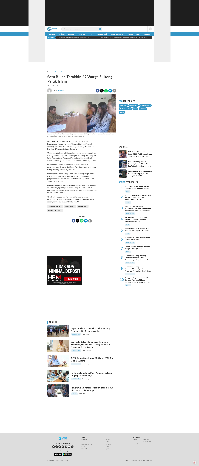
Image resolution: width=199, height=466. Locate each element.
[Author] (49, 90)
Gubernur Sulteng (145, 105)
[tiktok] (72, 446)
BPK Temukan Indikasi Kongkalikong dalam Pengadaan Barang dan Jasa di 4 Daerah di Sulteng (138, 209)
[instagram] (66, 446)
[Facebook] (98, 90)
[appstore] (58, 455)
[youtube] (69, 446)
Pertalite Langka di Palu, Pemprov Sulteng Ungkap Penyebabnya (92, 374)
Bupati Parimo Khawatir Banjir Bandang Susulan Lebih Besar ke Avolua (90, 329)
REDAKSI (61, 91)
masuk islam (82, 206)
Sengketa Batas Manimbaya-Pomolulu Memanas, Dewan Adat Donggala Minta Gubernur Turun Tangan (90, 344)
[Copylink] (114, 90)
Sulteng (122, 112)
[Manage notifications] (194, 462)
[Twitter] (102, 90)
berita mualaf (70, 206)
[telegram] (63, 446)
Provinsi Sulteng (60, 72)
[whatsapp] (59, 446)
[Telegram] (110, 90)
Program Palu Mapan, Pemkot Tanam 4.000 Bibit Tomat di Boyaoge (92, 389)
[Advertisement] (99, 13)
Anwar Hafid (123, 105)
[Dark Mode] (150, 28)
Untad (135, 109)
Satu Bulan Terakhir (55, 211)
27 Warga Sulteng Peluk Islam (55, 206)
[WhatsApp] (106, 90)
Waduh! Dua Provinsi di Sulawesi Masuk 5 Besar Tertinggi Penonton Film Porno (138, 197)
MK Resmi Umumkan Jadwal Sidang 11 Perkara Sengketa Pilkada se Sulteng (136, 219)
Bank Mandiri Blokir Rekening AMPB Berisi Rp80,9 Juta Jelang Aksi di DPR (140, 173)
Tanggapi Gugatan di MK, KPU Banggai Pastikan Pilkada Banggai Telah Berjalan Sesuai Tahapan (137, 281)
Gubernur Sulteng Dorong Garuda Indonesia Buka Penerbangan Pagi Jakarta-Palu (137, 258)
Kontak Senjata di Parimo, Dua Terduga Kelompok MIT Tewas (137, 229)
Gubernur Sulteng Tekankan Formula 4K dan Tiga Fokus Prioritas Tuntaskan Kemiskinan (138, 269)
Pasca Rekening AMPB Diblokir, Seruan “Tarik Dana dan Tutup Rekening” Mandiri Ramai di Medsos (139, 165)
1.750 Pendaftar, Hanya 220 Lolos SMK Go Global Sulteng (92, 359)
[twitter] (56, 446)
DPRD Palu (143, 109)
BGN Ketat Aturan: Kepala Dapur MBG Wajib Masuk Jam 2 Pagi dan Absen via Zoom (140, 154)
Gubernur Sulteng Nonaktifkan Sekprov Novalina (137, 238)
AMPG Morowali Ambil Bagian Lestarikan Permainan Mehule (137, 187)
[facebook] (53, 446)
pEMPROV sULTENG (125, 109)
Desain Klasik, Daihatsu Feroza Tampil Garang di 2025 (137, 248)
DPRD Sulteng (133, 105)
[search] (100, 29)
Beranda (50, 72)
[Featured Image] (81, 132)
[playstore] (67, 455)
